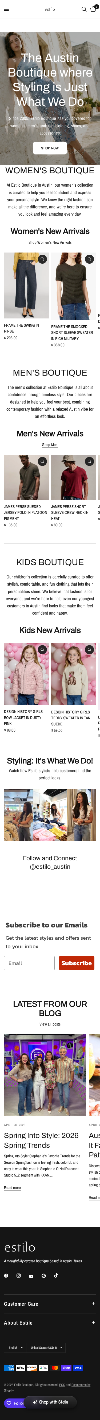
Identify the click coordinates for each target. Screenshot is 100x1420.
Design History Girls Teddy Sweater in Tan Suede (70, 718)
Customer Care (21, 1303)
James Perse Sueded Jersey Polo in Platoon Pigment (25, 512)
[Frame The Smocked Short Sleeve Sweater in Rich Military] (73, 286)
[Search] (84, 9)
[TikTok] (60, 1275)
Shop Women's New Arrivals (50, 242)
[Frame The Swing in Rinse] (26, 285)
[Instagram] (22, 1276)
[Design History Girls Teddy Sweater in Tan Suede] (73, 674)
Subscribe (77, 963)
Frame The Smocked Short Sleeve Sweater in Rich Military (72, 332)
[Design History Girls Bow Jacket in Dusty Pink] (26, 674)
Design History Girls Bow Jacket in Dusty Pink (23, 717)
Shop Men (50, 444)
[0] (92, 9)
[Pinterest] (47, 1276)
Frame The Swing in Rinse (21, 328)
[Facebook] (10, 1276)
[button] (50, 148)
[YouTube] (35, 1276)
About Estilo (18, 1322)
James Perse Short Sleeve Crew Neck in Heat (70, 512)
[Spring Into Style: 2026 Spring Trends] (45, 1075)
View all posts (50, 1024)
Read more (12, 1187)
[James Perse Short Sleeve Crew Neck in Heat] (73, 477)
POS (62, 1385)
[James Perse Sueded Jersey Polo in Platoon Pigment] (26, 477)
